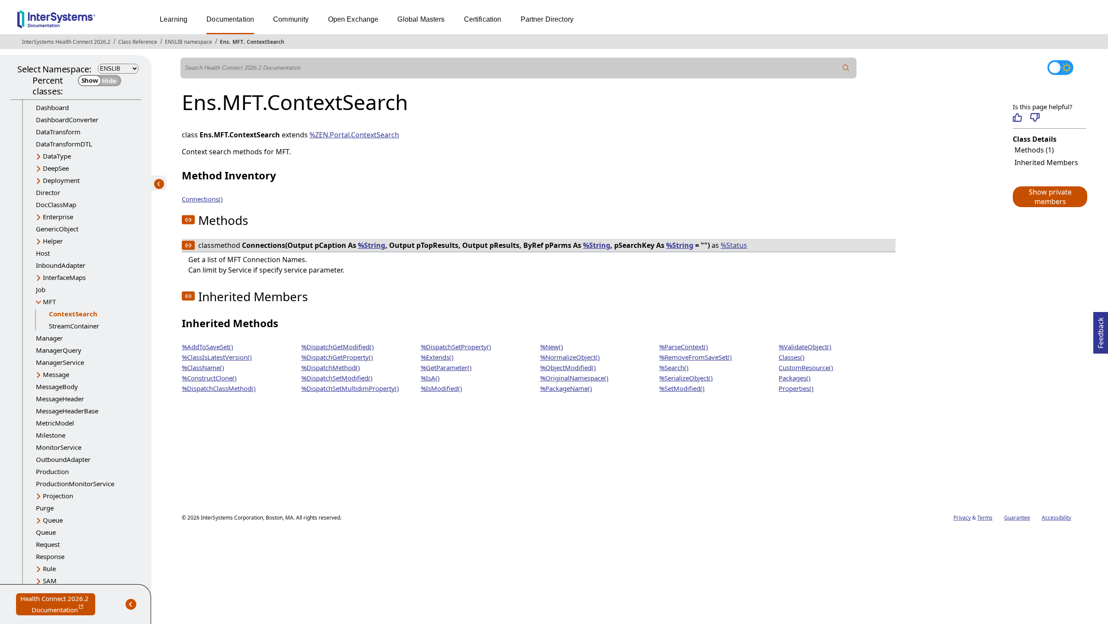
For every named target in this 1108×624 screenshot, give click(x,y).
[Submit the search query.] (846, 68)
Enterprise (58, 216)
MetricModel (55, 423)
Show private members (1050, 196)
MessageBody (57, 386)
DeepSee (56, 168)
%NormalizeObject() (570, 357)
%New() (551, 346)
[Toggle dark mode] (1060, 67)
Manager (49, 338)
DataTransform (58, 131)
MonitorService (58, 447)
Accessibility (1056, 517)
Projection (58, 495)
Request (48, 544)
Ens (224, 42)
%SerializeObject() (686, 378)
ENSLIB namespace (188, 42)
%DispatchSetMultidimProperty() (350, 388)
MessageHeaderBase (67, 410)
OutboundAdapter (63, 459)
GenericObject (57, 228)
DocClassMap (56, 204)
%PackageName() (566, 388)
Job (40, 289)
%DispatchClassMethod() (219, 388)
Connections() (202, 199)
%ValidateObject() (805, 346)
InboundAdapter (60, 265)
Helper (53, 241)
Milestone (50, 435)
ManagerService (60, 362)
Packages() (795, 378)
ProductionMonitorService (75, 483)
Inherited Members (1046, 162)
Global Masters (420, 19)
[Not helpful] (1034, 117)
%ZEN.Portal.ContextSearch (354, 135)
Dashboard (52, 107)
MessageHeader (60, 398)
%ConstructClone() (209, 378)
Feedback (1100, 330)
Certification (483, 19)
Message (56, 374)
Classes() (792, 357)
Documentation (230, 19)
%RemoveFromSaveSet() (695, 357)
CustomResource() (806, 367)
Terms (984, 517)
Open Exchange (353, 19)
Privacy (962, 517)
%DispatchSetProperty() (456, 346)
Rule (49, 568)
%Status (734, 245)
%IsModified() (441, 388)
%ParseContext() (683, 346)
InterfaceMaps (64, 277)
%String (371, 245)
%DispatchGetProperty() (337, 357)
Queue (53, 520)
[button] (1049, 196)
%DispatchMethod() (330, 367)
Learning (173, 19)
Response (50, 556)
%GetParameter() (446, 367)
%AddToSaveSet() (207, 346)
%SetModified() (682, 388)
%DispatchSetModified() (337, 378)
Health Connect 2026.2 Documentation (57, 604)
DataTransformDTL (64, 144)
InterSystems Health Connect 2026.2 (66, 42)
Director (48, 192)
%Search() (674, 367)
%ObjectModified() (568, 367)
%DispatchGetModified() (337, 346)
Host (43, 253)
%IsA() (430, 378)
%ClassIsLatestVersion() (217, 357)
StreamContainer (74, 326)
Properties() (796, 388)
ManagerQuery (58, 350)
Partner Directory (547, 19)
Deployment (61, 180)
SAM (50, 580)
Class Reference (137, 42)
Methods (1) (1034, 150)
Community (291, 19)
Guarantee (1017, 517)
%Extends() (437, 357)
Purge (45, 508)
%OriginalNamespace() (574, 378)
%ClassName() (203, 367)
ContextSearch (265, 42)
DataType (57, 156)
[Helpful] (1017, 117)
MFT (237, 42)
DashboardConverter (67, 119)
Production (52, 471)
